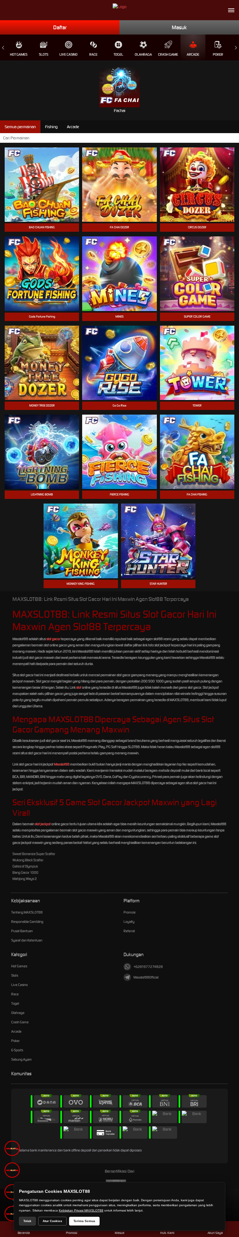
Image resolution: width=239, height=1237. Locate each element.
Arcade (193, 54)
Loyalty (129, 921)
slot (78, 687)
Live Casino (68, 54)
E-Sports (17, 1050)
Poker (218, 54)
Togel (118, 54)
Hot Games (18, 54)
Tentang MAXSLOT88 (27, 912)
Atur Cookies (52, 1221)
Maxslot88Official (146, 977)
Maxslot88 (61, 764)
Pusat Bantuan (22, 931)
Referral (129, 931)
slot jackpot (43, 824)
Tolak (27, 1221)
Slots (43, 54)
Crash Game (168, 54)
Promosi (129, 912)
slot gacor (53, 639)
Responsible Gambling (27, 921)
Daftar (60, 27)
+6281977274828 (148, 967)
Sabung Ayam (21, 1059)
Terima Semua (84, 1221)
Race (93, 54)
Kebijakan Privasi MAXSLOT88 (81, 1210)
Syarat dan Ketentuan (26, 940)
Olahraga (143, 54)
